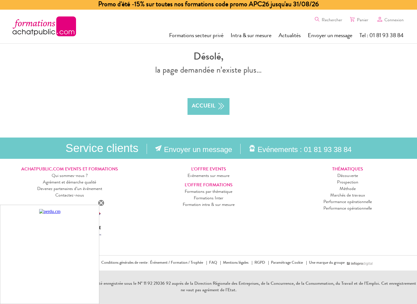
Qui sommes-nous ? (70, 176)
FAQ (213, 263)
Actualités (290, 36)
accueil (203, 106)
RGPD (259, 263)
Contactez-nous (69, 195)
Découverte (347, 176)
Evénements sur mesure (208, 176)
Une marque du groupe (327, 263)
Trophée (197, 263)
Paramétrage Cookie (287, 263)
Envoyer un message (330, 36)
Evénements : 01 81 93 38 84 (304, 149)
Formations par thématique (208, 192)
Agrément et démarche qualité (69, 182)
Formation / (180, 263)
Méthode (348, 189)
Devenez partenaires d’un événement (69, 189)
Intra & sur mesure (251, 36)
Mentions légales (235, 263)
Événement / (160, 263)
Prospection (347, 182)
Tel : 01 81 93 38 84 (381, 36)
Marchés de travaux (347, 195)
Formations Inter (208, 198)
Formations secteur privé (196, 36)
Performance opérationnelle (347, 202)
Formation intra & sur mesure (209, 205)
